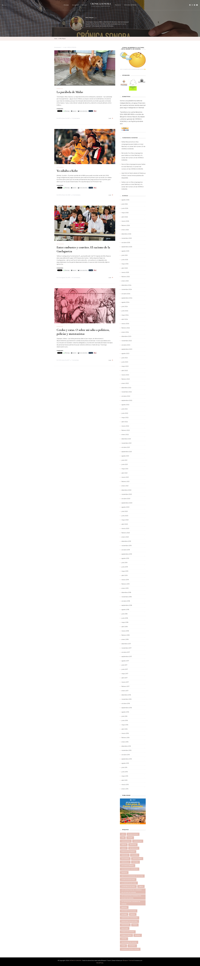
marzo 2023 (125, 375)
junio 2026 (124, 208)
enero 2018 (125, 639)
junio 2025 (124, 259)
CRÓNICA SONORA (100, 3)
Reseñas (137, 935)
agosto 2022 (125, 404)
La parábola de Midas (70, 92)
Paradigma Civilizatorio (129, 921)
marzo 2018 (125, 631)
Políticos (124, 928)
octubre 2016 (125, 703)
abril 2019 (124, 575)
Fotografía (125, 858)
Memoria (124, 907)
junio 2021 (124, 464)
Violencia (132, 945)
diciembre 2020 (126, 490)
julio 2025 (124, 255)
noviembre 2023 (126, 340)
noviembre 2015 (126, 750)
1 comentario (75, 360)
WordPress (99, 963)
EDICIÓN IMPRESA (130, 5)
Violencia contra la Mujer (130, 949)
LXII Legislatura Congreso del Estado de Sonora (131, 897)
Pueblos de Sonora (127, 931)
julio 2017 (124, 665)
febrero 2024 (125, 328)
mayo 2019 (124, 571)
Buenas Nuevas (133, 834)
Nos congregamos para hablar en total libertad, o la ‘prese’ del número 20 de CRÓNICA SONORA (133, 167)
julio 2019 (124, 562)
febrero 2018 (125, 635)
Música (132, 914)
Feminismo (124, 855)
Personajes (125, 924)
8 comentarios (76, 278)
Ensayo (123, 848)
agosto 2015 (125, 763)
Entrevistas (134, 848)
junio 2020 (124, 515)
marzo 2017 (125, 682)
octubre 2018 (125, 601)
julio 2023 (124, 358)
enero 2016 (124, 742)
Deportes (133, 844)
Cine (122, 837)
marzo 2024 (125, 323)
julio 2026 (124, 204)
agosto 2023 (125, 353)
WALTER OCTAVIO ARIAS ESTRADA (132, 173)
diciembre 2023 (126, 336)
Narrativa (118, 5)
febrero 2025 (125, 276)
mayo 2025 (124, 264)
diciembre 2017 (126, 643)
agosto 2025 (125, 251)
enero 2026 (125, 229)
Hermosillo (125, 862)
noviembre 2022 (126, 392)
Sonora (123, 938)
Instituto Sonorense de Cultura (132, 876)
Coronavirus (125, 841)
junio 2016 (124, 720)
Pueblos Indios (126, 935)
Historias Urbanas (127, 865)
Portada (66, 5)
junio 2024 (124, 311)
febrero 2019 (125, 584)
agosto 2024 (125, 302)
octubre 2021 (125, 447)
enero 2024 (125, 332)
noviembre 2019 (126, 545)
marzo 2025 (125, 272)
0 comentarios (76, 119)
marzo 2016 (125, 733)
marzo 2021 (125, 477)
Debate (123, 844)
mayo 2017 (124, 673)
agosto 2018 (125, 609)
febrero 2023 (125, 379)
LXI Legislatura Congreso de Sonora (130, 903)
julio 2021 (124, 460)
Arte (123, 834)
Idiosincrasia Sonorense (129, 869)
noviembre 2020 (126, 494)
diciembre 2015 (126, 746)
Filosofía (135, 855)
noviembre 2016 (126, 699)
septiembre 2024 (126, 298)
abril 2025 (124, 268)
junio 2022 (124, 413)
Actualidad (75, 5)
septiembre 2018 (126, 605)
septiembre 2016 (126, 707)
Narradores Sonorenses (129, 917)
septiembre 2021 (126, 451)
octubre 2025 (125, 242)
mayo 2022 (125, 417)
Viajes (123, 945)
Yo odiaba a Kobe (67, 171)
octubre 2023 (125, 345)
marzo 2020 (125, 528)
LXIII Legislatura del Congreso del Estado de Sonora (131, 891)
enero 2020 (125, 537)
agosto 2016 (125, 712)
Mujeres (124, 914)
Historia (135, 862)
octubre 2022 (125, 396)
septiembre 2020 (126, 503)
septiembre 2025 (126, 246)
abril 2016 (124, 729)
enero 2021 (124, 486)
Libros (141, 886)
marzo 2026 (125, 221)
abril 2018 (124, 626)
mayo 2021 (124, 468)
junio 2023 (124, 362)
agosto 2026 (125, 200)
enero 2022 (125, 434)
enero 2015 (124, 789)
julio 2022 (124, 409)
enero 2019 (124, 588)
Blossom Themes (128, 960)
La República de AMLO (128, 886)
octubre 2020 (125, 498)
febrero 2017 (125, 686)
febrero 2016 (125, 737)
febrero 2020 (125, 533)
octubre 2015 (125, 754)
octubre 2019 (125, 550)
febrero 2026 (125, 225)
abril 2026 (124, 217)
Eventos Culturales (128, 851)
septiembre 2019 (126, 554)
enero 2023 (125, 383)
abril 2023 (124, 370)
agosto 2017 (125, 661)
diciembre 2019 (126, 541)
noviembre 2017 (126, 648)
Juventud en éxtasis (128, 879)
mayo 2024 (125, 315)
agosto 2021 (125, 456)
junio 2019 (124, 567)
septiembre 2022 (126, 400)
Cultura (84, 5)
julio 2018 (124, 614)
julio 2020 (124, 511)
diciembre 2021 (126, 439)
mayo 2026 (124, 212)
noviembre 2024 (126, 289)
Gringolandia (137, 858)
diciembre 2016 (126, 695)
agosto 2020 (125, 507)
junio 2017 (124, 669)
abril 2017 (124, 678)
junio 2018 (124, 618)
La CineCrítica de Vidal (128, 883)
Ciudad (130, 837)
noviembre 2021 (126, 443)
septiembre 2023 (126, 349)
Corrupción (138, 841)
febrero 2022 (125, 430)
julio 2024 (124, 306)
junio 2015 (124, 772)
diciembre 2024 (126, 285)
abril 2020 (124, 524)
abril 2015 (124, 780)
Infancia (124, 872)
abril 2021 (124, 473)
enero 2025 (125, 281)
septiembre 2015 (126, 759)
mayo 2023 (125, 366)
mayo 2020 (125, 520)
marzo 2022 (125, 426)
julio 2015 (124, 767)
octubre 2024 (125, 293)
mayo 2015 (124, 776)
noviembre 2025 (126, 238)
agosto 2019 (125, 558)
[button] (124, 82)
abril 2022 (124, 421)
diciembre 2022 (126, 387)
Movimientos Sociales (128, 910)
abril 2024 (124, 319)
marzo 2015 (125, 784)
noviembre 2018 (126, 596)
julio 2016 (124, 716)
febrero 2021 (125, 481)
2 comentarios (76, 195)
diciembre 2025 (126, 234)
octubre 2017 (125, 652)
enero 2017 (124, 690)
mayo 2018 (124, 622)
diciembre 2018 (126, 592)
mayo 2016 (124, 725)
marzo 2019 (125, 579)
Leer (110, 118)
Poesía (135, 924)
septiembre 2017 (126, 656)
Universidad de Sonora (129, 942)
